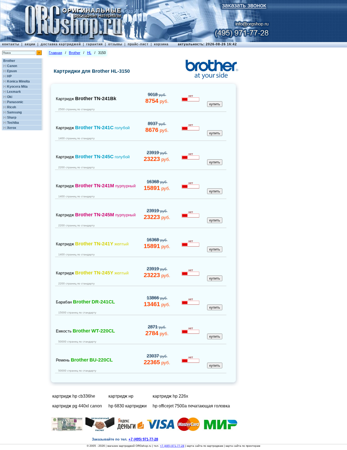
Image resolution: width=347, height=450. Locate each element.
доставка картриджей (61, 44)
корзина (161, 44)
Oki (9, 97)
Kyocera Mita (17, 86)
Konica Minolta (18, 81)
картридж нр (120, 396)
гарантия (94, 44)
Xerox (11, 128)
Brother (9, 61)
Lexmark (14, 92)
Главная (55, 53)
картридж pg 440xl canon (77, 406)
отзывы (115, 44)
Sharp (11, 117)
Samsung (14, 112)
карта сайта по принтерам (243, 445)
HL (89, 53)
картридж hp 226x (170, 396)
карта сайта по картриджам (205, 445)
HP (9, 76)
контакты (10, 44)
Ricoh (11, 107)
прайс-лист (138, 44)
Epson (12, 71)
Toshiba (13, 123)
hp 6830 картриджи (127, 406)
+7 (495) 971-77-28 (172, 445)
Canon (12, 66)
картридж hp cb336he (73, 396)
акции (30, 44)
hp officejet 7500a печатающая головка (191, 406)
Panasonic (15, 102)
